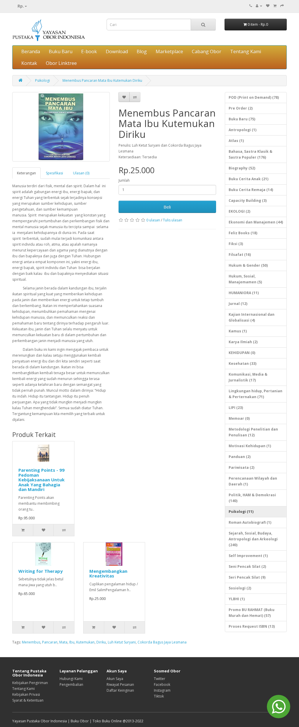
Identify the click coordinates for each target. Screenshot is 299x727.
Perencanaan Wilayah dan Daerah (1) (253, 481)
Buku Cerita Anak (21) (248, 178)
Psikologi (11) (241, 511)
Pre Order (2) (241, 108)
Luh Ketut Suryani (122, 642)
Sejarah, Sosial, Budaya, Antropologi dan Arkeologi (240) (253, 539)
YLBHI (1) (237, 598)
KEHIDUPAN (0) (242, 352)
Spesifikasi (54, 173)
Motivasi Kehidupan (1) (250, 445)
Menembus (31, 642)
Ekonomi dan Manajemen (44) (256, 222)
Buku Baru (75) (242, 119)
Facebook (162, 684)
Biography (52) (242, 168)
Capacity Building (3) (248, 200)
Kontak (29, 63)
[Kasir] (282, 5)
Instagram (162, 690)
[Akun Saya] (259, 5)
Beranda (30, 51)
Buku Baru (60, 51)
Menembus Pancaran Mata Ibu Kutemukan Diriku (102, 80)
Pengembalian (71, 684)
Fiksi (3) (236, 243)
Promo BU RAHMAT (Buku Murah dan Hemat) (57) (251, 612)
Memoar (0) (239, 418)
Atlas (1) (236, 140)
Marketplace (169, 51)
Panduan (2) (240, 456)
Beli (167, 207)
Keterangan (26, 173)
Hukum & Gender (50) (248, 265)
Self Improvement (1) (248, 555)
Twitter (159, 678)
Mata (63, 642)
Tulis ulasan (172, 220)
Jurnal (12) (238, 303)
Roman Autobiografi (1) (250, 522)
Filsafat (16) (240, 254)
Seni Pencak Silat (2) (247, 566)
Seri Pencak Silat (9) (247, 577)
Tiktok (159, 696)
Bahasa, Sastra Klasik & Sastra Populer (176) (250, 154)
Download (117, 51)
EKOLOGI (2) (239, 211)
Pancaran (50, 642)
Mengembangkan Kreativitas (108, 573)
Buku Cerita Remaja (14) (251, 189)
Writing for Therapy (40, 571)
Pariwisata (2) (241, 467)
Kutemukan (85, 642)
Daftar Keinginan (120, 690)
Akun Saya (115, 678)
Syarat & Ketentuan (28, 700)
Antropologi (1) (242, 129)
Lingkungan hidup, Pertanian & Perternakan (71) (255, 393)
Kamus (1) (238, 331)
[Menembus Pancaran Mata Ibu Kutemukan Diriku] (61, 127)
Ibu (71, 642)
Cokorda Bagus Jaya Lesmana (162, 642)
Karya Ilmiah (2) (243, 341)
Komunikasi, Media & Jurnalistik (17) (248, 377)
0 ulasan (153, 220)
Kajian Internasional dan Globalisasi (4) (251, 317)
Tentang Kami (245, 51)
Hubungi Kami (71, 678)
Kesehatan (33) (242, 363)
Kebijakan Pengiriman (30, 682)
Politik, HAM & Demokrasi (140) (252, 497)
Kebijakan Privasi (26, 694)
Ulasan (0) (81, 173)
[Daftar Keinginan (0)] (268, 5)
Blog (142, 51)
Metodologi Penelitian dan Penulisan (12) (253, 432)
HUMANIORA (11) (244, 292)
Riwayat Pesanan (120, 684)
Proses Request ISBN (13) (252, 626)
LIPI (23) (236, 407)
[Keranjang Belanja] (275, 5)
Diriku (101, 642)
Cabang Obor (206, 51)
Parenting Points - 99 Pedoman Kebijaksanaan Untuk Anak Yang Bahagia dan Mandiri (41, 479)
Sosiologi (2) (240, 588)
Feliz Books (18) (243, 232)
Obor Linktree (61, 63)
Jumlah (124, 180)
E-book (89, 51)
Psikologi (42, 80)
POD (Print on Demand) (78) (254, 97)
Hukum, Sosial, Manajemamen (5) (245, 279)
